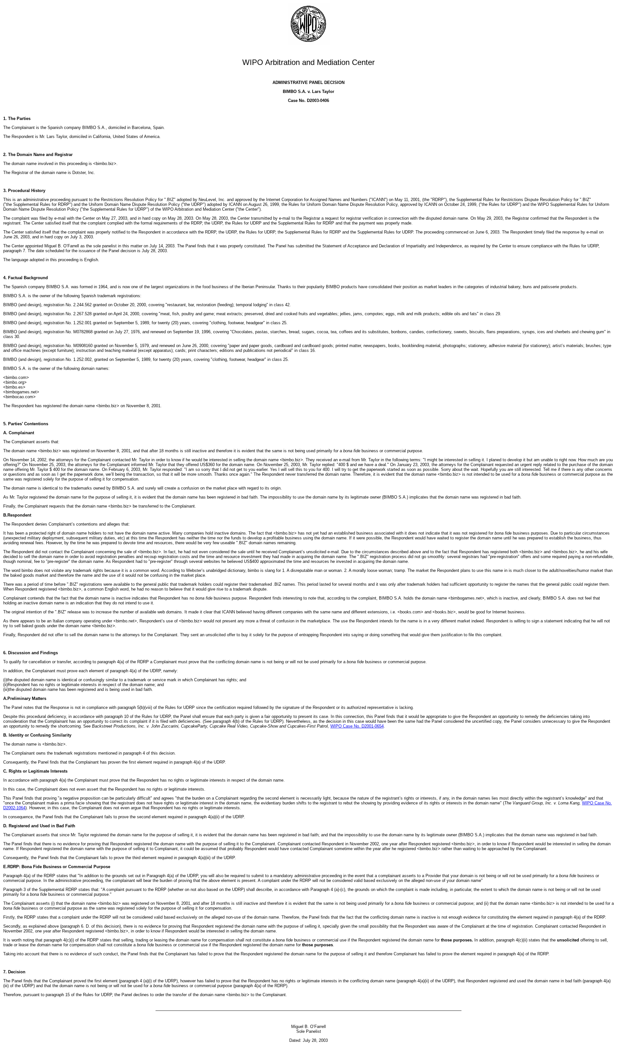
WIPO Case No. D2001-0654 (357, 726)
